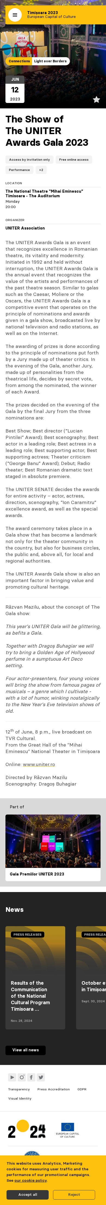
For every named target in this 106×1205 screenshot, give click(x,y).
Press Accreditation (54, 1089)
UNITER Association (25, 228)
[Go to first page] (26, 1130)
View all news (25, 1050)
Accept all (27, 1195)
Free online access (74, 159)
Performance (19, 170)
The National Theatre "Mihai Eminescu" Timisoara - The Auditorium (44, 194)
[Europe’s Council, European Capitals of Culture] (67, 1136)
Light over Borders (50, 61)
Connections (19, 61)
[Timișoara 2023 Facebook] (31, 1077)
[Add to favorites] (96, 99)
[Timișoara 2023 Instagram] (22, 1077)
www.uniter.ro (39, 764)
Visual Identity (20, 1098)
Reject (74, 1195)
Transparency (19, 1089)
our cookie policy (30, 1181)
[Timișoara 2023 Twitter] (41, 1077)
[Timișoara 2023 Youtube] (12, 1077)
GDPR (81, 1089)
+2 (41, 170)
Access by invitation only (29, 159)
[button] (15, 15)
